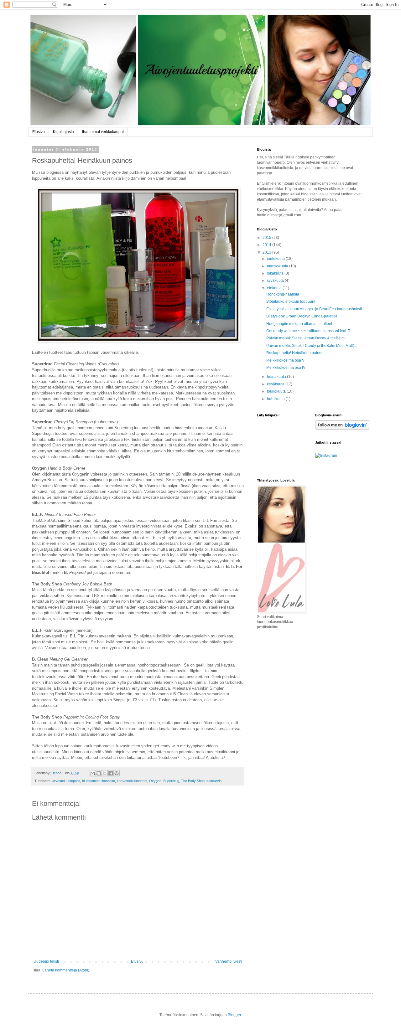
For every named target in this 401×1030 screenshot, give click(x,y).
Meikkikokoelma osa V (285, 360)
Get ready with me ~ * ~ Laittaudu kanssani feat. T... (309, 331)
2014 (267, 245)
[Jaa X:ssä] (105, 773)
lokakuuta (275, 273)
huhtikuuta (276, 399)
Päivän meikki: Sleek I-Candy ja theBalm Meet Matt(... (311, 345)
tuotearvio (213, 781)
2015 (267, 237)
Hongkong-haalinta (282, 294)
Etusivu (38, 132)
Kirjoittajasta (63, 132)
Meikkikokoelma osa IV (285, 367)
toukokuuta (277, 391)
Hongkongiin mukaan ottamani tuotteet (299, 324)
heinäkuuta (277, 376)
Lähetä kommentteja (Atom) (65, 970)
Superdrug (171, 781)
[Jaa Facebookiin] (110, 773)
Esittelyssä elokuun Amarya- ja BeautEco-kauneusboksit (314, 309)
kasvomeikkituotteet (132, 781)
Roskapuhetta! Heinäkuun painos (294, 353)
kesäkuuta (276, 384)
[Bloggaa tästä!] (99, 773)
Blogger (234, 1015)
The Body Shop (193, 781)
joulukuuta (276, 258)
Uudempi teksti (46, 961)
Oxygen (155, 781)
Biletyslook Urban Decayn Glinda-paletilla (301, 316)
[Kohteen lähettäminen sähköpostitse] (93, 773)
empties (74, 781)
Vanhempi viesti (228, 961)
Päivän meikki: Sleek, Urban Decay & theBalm (305, 338)
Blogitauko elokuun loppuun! (290, 301)
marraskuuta (278, 266)
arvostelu (59, 781)
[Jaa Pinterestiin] (116, 773)
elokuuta (275, 288)
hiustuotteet (91, 781)
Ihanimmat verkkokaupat (103, 132)
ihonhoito (108, 781)
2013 (267, 252)
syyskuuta (276, 280)
